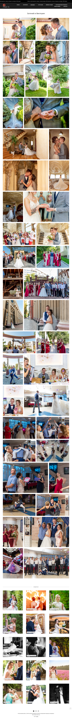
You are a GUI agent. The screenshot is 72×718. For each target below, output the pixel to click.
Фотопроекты (25, 4)
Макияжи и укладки (49, 4)
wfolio (37, 716)
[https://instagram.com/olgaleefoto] (38, 711)
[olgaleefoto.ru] (6, 5)
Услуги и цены (40, 4)
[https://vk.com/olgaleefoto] (33, 711)
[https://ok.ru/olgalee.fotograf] (36, 711)
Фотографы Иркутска (36, 714)
